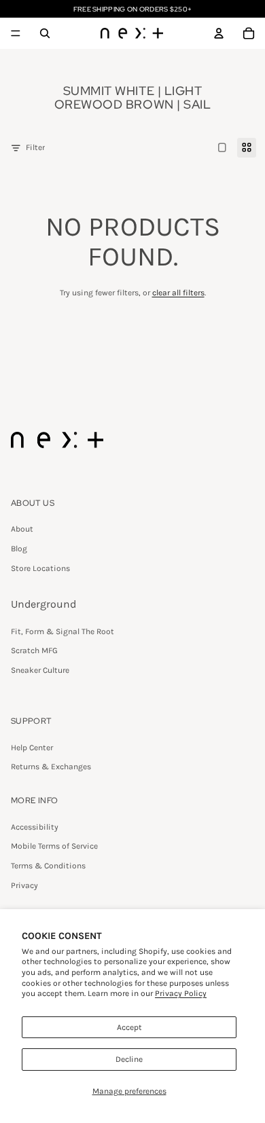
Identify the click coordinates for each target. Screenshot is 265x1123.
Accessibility (34, 827)
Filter (35, 147)
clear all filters (178, 292)
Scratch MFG (34, 650)
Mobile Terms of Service (54, 846)
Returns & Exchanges (51, 766)
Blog (19, 548)
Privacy (24, 885)
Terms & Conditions (48, 865)
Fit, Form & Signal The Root (62, 631)
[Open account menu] (219, 33)
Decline (129, 1059)
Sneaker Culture (40, 670)
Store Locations (40, 568)
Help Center (32, 747)
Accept (129, 1027)
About (22, 529)
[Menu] (15, 33)
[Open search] (45, 33)
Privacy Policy (181, 993)
